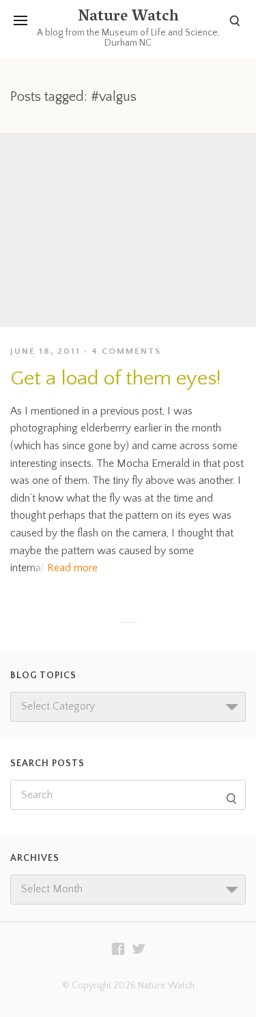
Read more (72, 568)
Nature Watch (128, 17)
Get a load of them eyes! (115, 378)
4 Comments (126, 351)
